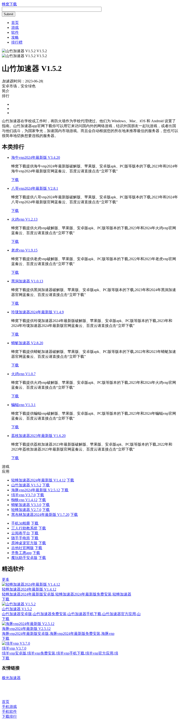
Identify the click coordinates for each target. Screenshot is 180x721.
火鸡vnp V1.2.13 (24, 219)
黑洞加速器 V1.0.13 (27, 281)
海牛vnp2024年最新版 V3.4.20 (35, 157)
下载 (15, 180)
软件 (15, 32)
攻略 (15, 37)
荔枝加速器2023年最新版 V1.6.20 (38, 436)
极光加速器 (11, 678)
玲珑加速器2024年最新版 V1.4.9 (37, 312)
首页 (15, 23)
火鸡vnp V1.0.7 (23, 374)
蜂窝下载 (9, 4)
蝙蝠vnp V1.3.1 (23, 405)
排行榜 (16, 42)
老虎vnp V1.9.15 (24, 250)
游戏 (15, 28)
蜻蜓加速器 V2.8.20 (27, 343)
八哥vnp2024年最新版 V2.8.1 (34, 188)
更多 (5, 579)
